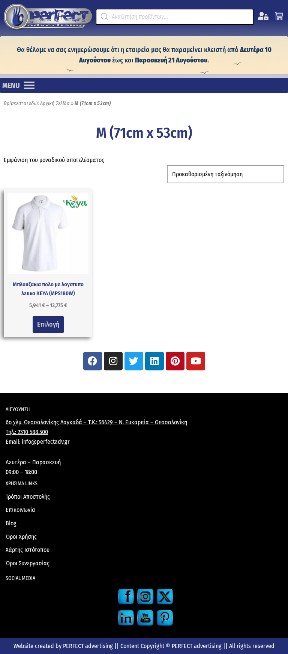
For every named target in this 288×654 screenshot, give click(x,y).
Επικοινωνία (20, 509)
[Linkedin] (154, 361)
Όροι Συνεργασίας (28, 563)
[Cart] (279, 16)
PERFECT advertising (88, 646)
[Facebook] (92, 361)
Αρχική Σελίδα (55, 103)
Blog (11, 523)
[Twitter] (133, 361)
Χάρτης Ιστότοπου (28, 549)
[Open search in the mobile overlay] (174, 16)
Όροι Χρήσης (21, 536)
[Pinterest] (175, 361)
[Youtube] (195, 361)
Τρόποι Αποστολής (28, 496)
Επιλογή (48, 324)
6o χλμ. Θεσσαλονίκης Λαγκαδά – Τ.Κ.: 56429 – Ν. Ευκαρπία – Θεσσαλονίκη (96, 422)
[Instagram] (113, 361)
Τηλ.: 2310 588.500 (27, 432)
